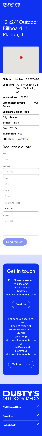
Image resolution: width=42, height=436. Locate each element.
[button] (21, 58)
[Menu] (36, 5)
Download (22, 139)
